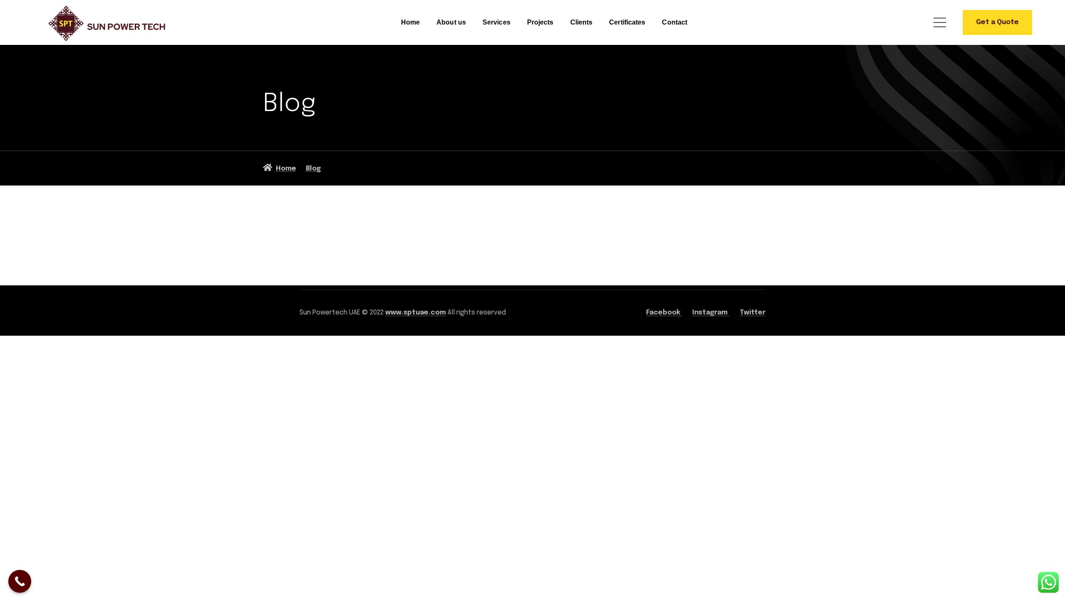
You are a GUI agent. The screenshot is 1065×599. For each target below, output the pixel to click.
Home (410, 22)
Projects (540, 22)
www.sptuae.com (415, 312)
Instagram (710, 312)
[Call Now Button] (19, 581)
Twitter (752, 312)
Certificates (627, 22)
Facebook (664, 312)
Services (496, 22)
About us (451, 22)
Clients (581, 22)
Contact (674, 22)
